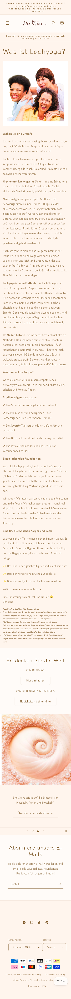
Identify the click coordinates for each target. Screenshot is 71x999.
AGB (44, 986)
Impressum (33, 986)
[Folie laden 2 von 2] (38, 831)
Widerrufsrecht (20, 980)
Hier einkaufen (35, 680)
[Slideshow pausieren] (67, 831)
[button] (7, 23)
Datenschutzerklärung (55, 974)
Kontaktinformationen (51, 980)
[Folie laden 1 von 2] (33, 831)
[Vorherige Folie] (27, 831)
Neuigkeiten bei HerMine (35, 701)
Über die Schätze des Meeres (36, 813)
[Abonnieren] (60, 884)
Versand (34, 980)
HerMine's (18, 974)
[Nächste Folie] (44, 831)
